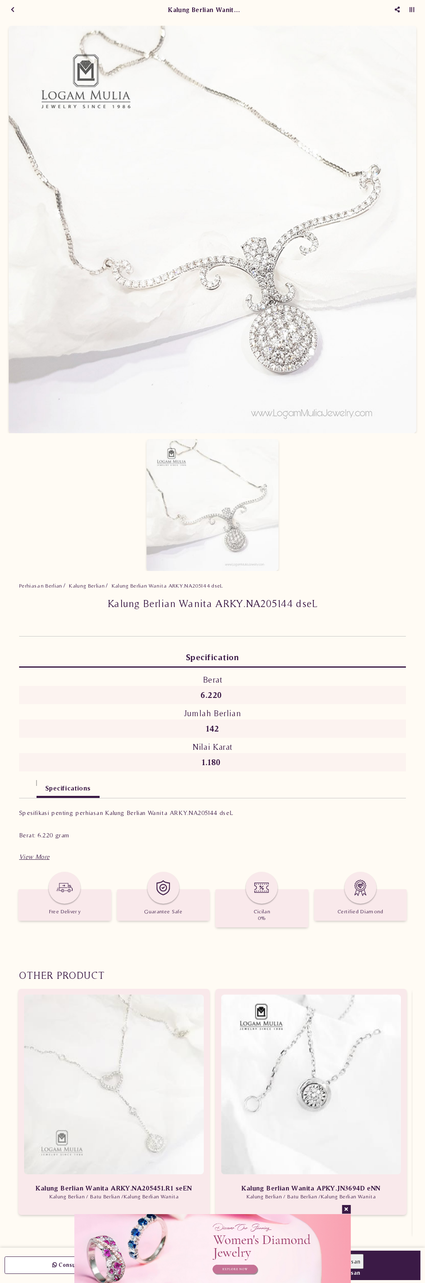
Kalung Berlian (87, 586)
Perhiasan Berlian (40, 586)
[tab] (28, 784)
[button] (34, 856)
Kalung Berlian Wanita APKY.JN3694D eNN (311, 1188)
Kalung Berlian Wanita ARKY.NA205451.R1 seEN (114, 1188)
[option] (212, 229)
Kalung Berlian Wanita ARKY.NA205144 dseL (167, 586)
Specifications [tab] (68, 788)
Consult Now (75, 1265)
